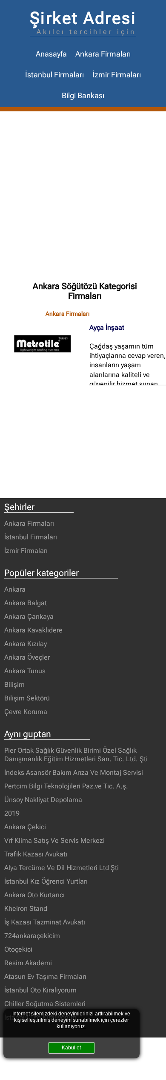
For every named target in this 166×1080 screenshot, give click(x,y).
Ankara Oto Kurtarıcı (34, 895)
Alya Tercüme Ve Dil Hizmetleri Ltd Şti (61, 868)
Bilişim (14, 684)
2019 (12, 813)
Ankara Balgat (25, 603)
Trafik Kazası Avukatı (35, 854)
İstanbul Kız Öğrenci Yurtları (46, 881)
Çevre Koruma (25, 712)
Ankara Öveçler (27, 657)
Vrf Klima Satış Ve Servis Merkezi (54, 840)
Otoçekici (18, 949)
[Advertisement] (83, 198)
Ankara (15, 589)
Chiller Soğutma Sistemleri (45, 1004)
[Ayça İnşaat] (46, 344)
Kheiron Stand (25, 908)
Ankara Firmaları (103, 54)
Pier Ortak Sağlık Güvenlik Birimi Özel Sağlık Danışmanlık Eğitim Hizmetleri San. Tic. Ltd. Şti (76, 754)
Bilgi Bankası (83, 95)
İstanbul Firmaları (54, 75)
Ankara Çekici (25, 827)
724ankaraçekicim (32, 936)
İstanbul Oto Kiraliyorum (40, 990)
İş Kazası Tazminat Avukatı (44, 922)
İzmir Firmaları (116, 75)
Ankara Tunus (25, 671)
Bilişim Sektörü (27, 698)
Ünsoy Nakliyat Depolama (43, 800)
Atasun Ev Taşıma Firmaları (45, 976)
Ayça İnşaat (106, 327)
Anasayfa (51, 54)
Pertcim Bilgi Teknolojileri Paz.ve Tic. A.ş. (66, 786)
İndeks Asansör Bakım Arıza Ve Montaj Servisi (73, 772)
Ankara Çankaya (29, 616)
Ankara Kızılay (25, 644)
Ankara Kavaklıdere (33, 630)
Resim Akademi (28, 963)
